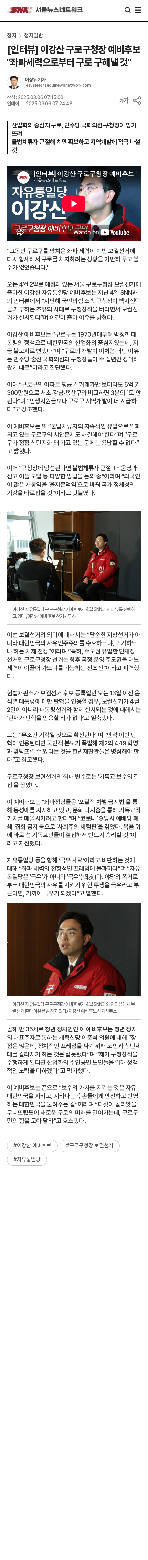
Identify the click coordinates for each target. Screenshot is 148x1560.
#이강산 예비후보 (32, 1145)
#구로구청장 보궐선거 (89, 1145)
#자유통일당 (27, 1159)
